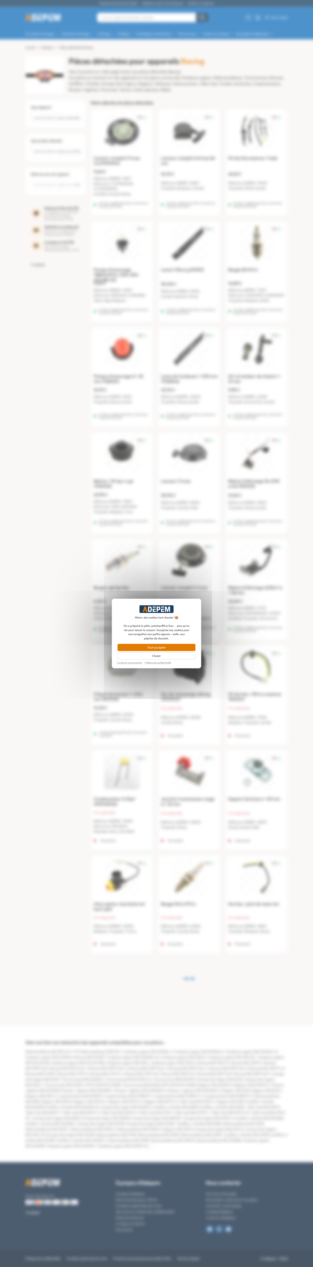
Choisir (156, 655)
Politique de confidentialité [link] (158, 663)
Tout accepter (156, 647)
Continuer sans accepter (129, 663)
